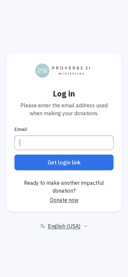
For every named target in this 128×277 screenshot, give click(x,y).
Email (20, 129)
